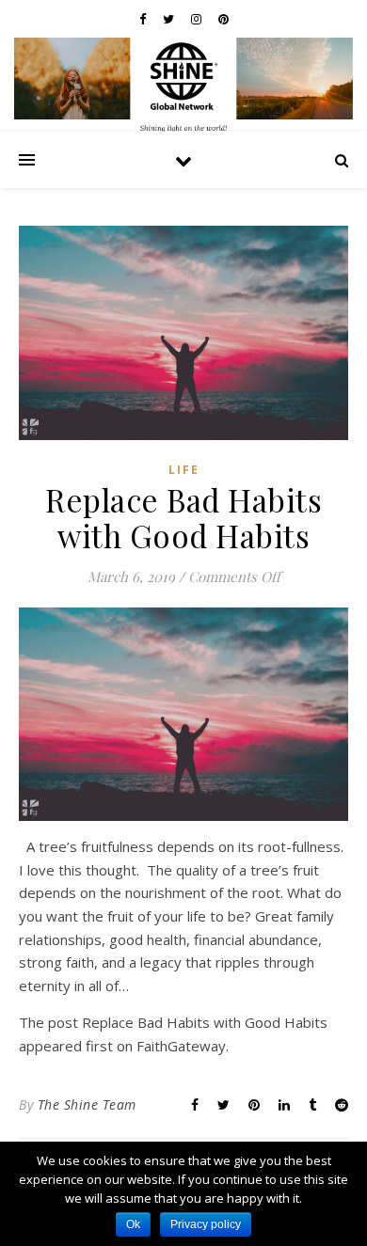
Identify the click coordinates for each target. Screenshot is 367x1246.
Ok (133, 1224)
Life (183, 470)
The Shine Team (87, 1104)
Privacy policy (205, 1224)
